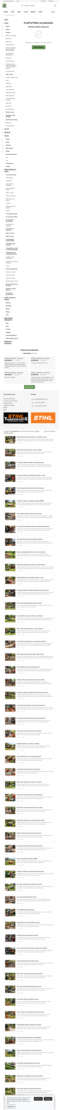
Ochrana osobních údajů (10, 401)
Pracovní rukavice (11, 272)
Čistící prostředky (10, 196)
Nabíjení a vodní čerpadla (10, 115)
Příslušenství (9, 163)
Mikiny (8, 312)
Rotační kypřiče (10, 95)
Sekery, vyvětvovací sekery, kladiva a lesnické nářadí (11, 49)
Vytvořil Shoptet (50, 431)
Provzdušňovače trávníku (10, 99)
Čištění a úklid (10, 112)
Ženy (7, 326)
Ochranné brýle (10, 275)
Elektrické (8, 38)
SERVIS (5, 407)
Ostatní (8, 211)
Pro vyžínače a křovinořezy (10, 220)
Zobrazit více (29, 387)
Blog (5, 410)
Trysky (7, 266)
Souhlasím (48, 1099)
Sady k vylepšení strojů (10, 188)
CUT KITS (8, 203)
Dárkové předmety (11, 335)
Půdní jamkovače (10, 92)
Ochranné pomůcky (11, 269)
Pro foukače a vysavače (10, 229)
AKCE (6, 20)
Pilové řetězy (9, 178)
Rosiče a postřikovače (12, 77)
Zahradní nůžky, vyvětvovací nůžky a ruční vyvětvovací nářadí (11, 66)
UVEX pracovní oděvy (9, 299)
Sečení (8, 29)
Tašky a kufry (10, 236)
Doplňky (8, 332)
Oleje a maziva (10, 193)
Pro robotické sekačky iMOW (10, 239)
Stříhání (8, 32)
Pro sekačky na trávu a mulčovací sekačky (12, 248)
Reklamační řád (8, 403)
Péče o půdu (9, 148)
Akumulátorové (10, 44)
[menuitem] (6, 11)
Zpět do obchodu (38, 47)
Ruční (7, 80)
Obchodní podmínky (9, 1)
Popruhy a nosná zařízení (11, 289)
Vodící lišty (9, 181)
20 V (7, 160)
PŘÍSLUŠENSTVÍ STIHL (10, 171)
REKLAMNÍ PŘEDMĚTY (8, 319)
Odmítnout (38, 1099)
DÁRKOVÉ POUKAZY (8, 342)
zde (8, 1103)
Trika (7, 315)
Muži (7, 323)
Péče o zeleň (9, 74)
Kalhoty (8, 303)
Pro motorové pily (11, 175)
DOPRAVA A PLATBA (9, 405)
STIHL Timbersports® (12, 338)
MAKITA (7, 132)
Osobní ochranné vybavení (10, 206)
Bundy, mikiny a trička (12, 281)
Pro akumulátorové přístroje (11, 284)
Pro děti (8, 329)
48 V (7, 157)
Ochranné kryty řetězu (10, 199)
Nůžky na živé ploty (11, 35)
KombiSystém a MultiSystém (10, 54)
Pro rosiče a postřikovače (9, 293)
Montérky (8, 306)
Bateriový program (11, 154)
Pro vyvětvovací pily (11, 214)
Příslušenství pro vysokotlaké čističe (11, 253)
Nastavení (11, 1106)
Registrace (51, 1)
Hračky (8, 166)
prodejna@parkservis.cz (41, 399)
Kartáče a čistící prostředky (10, 257)
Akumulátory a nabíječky (10, 184)
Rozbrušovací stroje (11, 119)
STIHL (6, 23)
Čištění (8, 151)
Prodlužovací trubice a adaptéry (12, 262)
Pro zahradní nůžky (11, 217)
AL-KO (6, 129)
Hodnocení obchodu (29, 350)
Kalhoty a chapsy (10, 278)
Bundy (8, 309)
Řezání (8, 26)
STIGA (6, 136)
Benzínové (8, 41)
